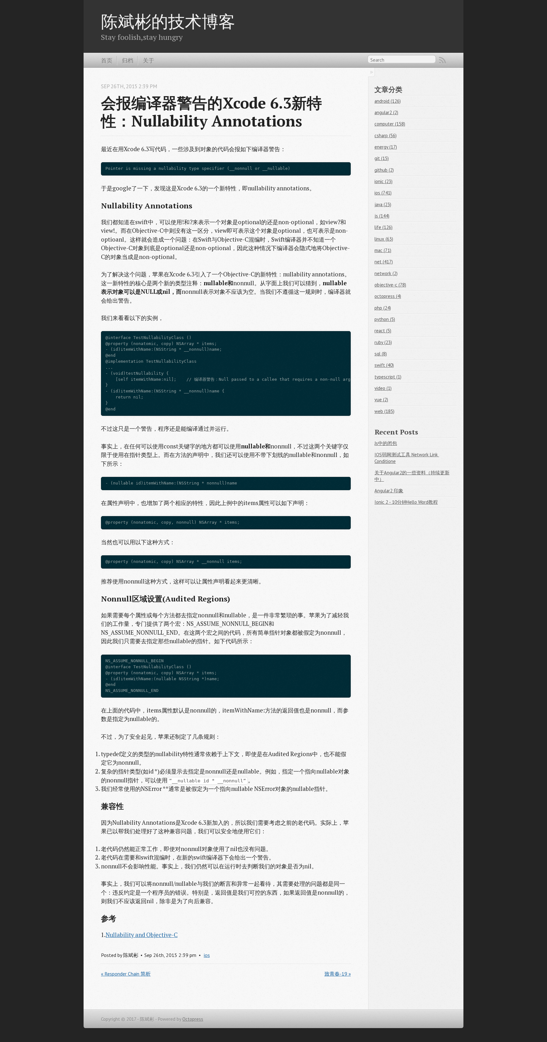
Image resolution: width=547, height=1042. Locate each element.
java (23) (382, 204)
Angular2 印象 (388, 491)
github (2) (384, 170)
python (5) (384, 319)
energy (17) (385, 147)
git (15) (381, 158)
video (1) (383, 388)
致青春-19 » (337, 974)
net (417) (383, 262)
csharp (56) (385, 136)
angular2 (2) (386, 112)
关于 (148, 60)
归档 (127, 60)
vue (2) (381, 400)
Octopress (192, 1019)
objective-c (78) (390, 285)
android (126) (387, 101)
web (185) (384, 411)
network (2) (386, 273)
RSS (442, 60)
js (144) (381, 216)
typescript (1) (387, 377)
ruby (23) (383, 342)
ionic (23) (383, 181)
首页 (106, 60)
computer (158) (389, 124)
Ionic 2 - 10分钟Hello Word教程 (406, 502)
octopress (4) (387, 296)
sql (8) (380, 354)
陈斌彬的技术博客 (168, 21)
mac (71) (382, 250)
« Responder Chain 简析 (126, 974)
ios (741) (383, 193)
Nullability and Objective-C (142, 935)
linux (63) (383, 239)
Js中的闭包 (385, 443)
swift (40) (384, 365)
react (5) (382, 331)
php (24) (382, 308)
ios (207, 955)
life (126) (383, 227)
